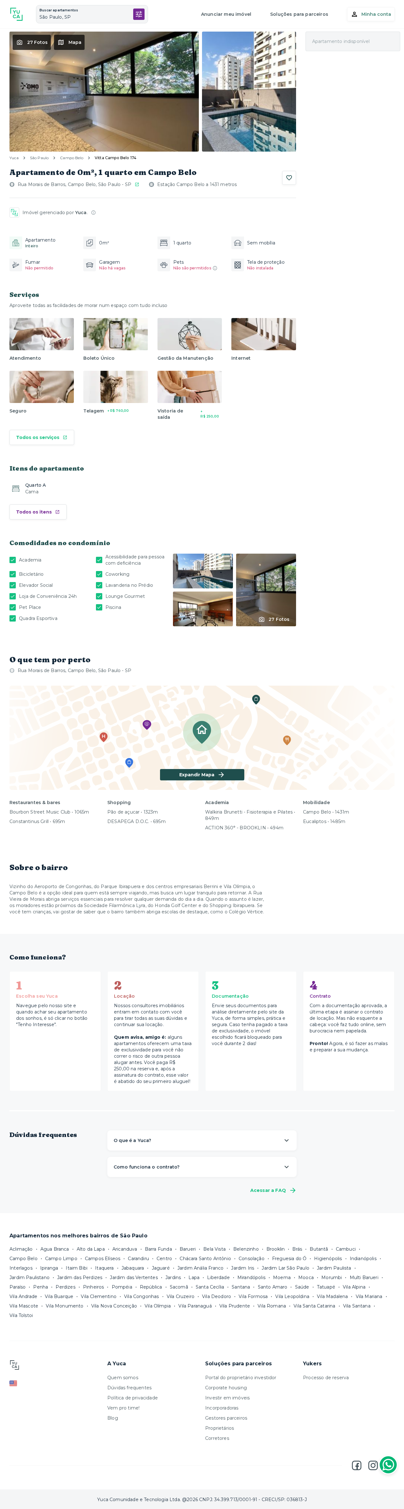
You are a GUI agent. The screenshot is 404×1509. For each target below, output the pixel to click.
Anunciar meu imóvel (226, 14)
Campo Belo (71, 157)
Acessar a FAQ (268, 1190)
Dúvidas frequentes (129, 1388)
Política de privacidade (132, 1398)
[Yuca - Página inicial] (16, 14)
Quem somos (122, 1377)
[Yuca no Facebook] (357, 1465)
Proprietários (219, 1428)
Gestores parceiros (226, 1418)
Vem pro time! (123, 1408)
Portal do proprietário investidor (240, 1377)
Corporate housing (226, 1388)
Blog (112, 1418)
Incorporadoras (221, 1408)
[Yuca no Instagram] (373, 1465)
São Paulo (39, 157)
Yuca (14, 157)
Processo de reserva (326, 1377)
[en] (55, 1383)
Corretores (217, 1438)
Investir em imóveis (227, 1398)
